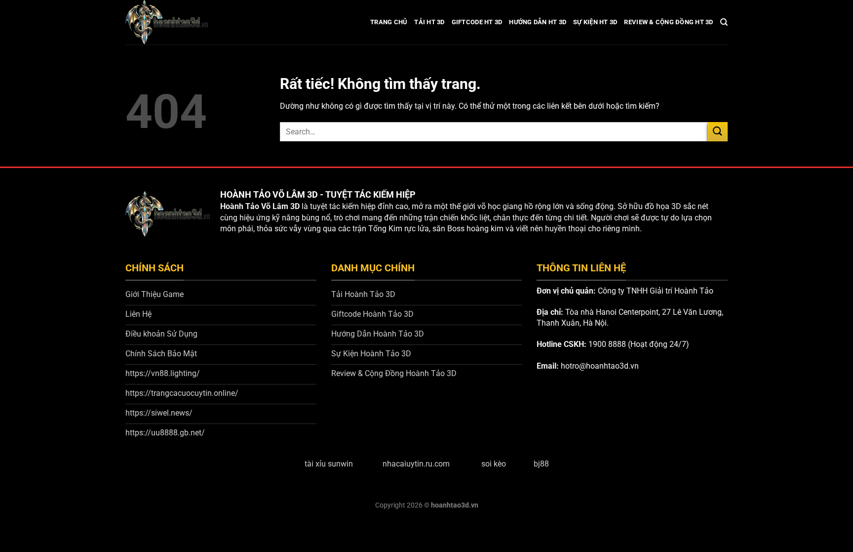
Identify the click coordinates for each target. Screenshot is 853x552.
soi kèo (493, 463)
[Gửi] (718, 131)
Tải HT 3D (429, 22)
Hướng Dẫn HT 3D (537, 22)
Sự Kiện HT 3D (595, 22)
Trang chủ (388, 22)
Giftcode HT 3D (477, 22)
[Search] (724, 22)
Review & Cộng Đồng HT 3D (668, 22)
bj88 (541, 463)
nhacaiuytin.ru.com (416, 463)
